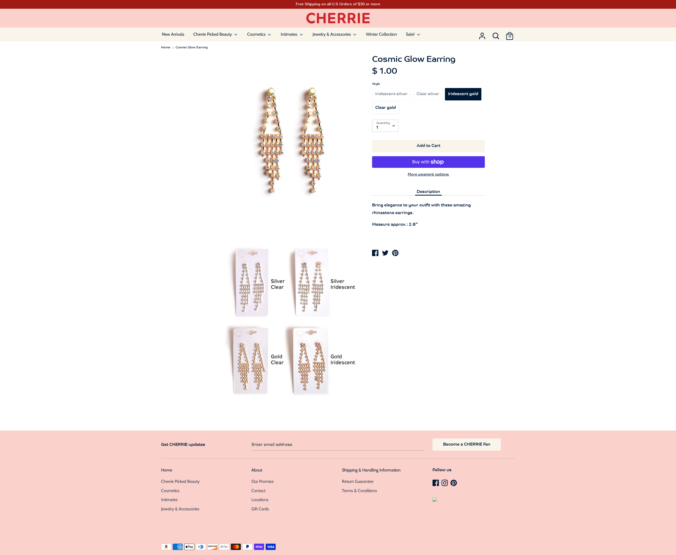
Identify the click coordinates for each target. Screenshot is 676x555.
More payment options (428, 175)
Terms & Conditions (359, 490)
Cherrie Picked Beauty (213, 34)
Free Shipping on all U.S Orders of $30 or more (338, 4)
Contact (258, 490)
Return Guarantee (357, 481)
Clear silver (427, 94)
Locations (260, 499)
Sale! (411, 34)
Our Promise (262, 481)
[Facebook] (436, 482)
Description (428, 192)
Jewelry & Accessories (332, 34)
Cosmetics (257, 34)
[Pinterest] (454, 482)
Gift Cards (260, 508)
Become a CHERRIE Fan (466, 444)
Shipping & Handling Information (371, 470)
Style (376, 84)
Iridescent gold (463, 94)
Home (166, 470)
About (256, 470)
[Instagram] (445, 482)
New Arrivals (173, 34)
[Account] (482, 34)
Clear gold (385, 108)
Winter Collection (381, 34)
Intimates (289, 34)
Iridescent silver (391, 94)
